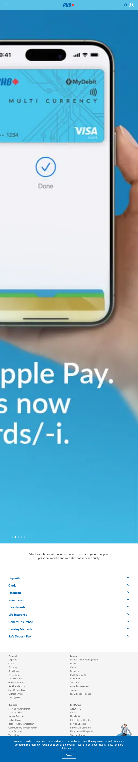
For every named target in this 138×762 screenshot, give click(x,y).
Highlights (75, 716)
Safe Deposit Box (16, 690)
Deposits (12, 659)
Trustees (74, 690)
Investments (14, 675)
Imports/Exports (78, 675)
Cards (11, 663)
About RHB (75, 708)
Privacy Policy (105, 744)
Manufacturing (15, 731)
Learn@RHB (14, 697)
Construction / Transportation (22, 727)
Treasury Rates (77, 735)
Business (12, 705)
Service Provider (16, 716)
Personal (12, 656)
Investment (75, 678)
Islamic (73, 656)
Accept (69, 755)
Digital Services (15, 693)
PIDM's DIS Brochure (80, 727)
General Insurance (17, 682)
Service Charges (78, 723)
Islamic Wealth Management (84, 659)
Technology (13, 735)
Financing (13, 667)
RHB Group (75, 705)
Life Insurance (15, 678)
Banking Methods (16, 686)
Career (73, 712)
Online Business (16, 720)
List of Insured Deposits (81, 731)
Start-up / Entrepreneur (19, 708)
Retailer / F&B (15, 712)
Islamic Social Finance (80, 693)
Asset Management (79, 686)
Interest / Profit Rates (80, 720)
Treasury (74, 682)
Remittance (14, 671)
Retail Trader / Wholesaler (21, 723)
